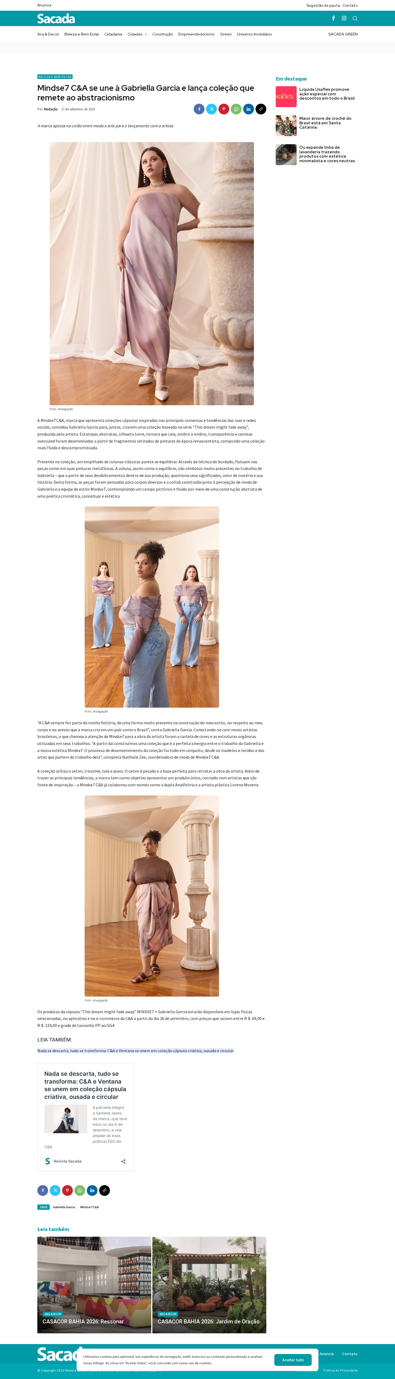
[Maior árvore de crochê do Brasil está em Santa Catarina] (286, 125)
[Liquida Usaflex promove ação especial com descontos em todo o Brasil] (286, 96)
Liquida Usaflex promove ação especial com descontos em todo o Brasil (327, 94)
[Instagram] (344, 18)
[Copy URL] (261, 109)
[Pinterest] (223, 109)
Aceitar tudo (293, 1360)
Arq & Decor (53, 1314)
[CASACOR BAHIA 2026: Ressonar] (94, 1285)
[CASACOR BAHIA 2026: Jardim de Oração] (209, 1285)
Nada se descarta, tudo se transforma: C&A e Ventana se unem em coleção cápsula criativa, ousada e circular (135, 1050)
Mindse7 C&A (89, 1207)
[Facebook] (333, 18)
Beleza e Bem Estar (54, 77)
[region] (197, 1364)
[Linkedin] (248, 109)
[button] (355, 18)
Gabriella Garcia (64, 1207)
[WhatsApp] (236, 109)
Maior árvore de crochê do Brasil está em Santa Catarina (325, 123)
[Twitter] (211, 109)
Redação (51, 109)
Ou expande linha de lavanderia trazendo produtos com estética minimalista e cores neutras (327, 154)
